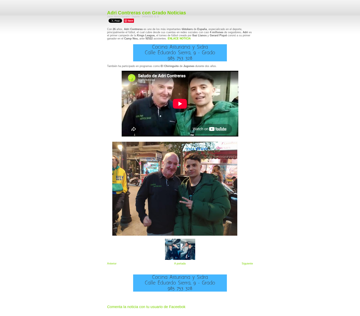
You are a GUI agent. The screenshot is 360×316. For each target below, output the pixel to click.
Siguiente (247, 263)
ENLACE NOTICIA (179, 38)
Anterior (111, 263)
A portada (180, 263)
